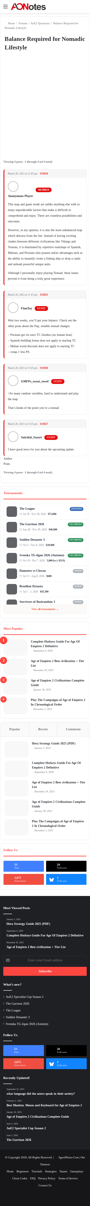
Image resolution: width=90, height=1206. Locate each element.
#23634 (44, 173)
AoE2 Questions (40, 23)
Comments (73, 729)
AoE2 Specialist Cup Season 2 (24, 997)
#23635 (44, 294)
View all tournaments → (45, 609)
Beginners (23, 1171)
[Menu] (5, 8)
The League (27, 508)
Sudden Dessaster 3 (32, 539)
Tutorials (36, 1171)
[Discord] (77, 514)
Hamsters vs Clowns (32, 570)
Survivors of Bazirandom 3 (37, 601)
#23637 (44, 423)
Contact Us (45, 1185)
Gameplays (76, 1171)
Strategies (51, 1171)
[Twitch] (82, 514)
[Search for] (84, 8)
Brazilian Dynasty (31, 586)
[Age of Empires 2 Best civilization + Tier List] (15, 667)
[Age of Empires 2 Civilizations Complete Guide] (15, 686)
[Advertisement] (45, 104)
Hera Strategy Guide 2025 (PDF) (54, 743)
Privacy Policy (46, 1178)
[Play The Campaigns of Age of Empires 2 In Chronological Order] (15, 706)
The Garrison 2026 (31, 524)
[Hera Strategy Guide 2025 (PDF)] (17, 749)
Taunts (63, 1171)
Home (11, 23)
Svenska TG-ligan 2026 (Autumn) (41, 555)
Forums (23, 23)
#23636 (44, 367)
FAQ (32, 1178)
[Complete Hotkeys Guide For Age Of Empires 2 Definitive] (15, 647)
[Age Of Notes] (28, 6)
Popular (14, 729)
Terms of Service (68, 1178)
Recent (43, 729)
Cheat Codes (19, 1178)
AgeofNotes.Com (68, 1157)
